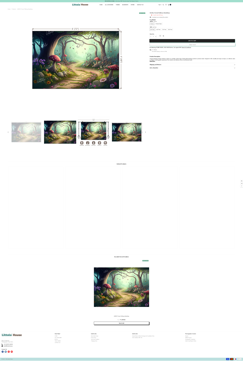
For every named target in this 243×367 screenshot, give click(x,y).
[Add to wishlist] (160, 35)
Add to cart (192, 40)
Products (14, 9)
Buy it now (192, 44)
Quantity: (152, 34)
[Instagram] (6, 352)
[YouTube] (12, 352)
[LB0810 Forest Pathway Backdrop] (121, 287)
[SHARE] (163, 35)
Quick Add (121, 323)
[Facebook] (3, 352)
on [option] (123, 1)
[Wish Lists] (166, 4)
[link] (35, 242)
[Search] (163, 5)
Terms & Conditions (186, 47)
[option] (77, 59)
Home (9, 9)
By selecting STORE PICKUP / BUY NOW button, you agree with (170, 47)
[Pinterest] (9, 352)
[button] (8, 132)
